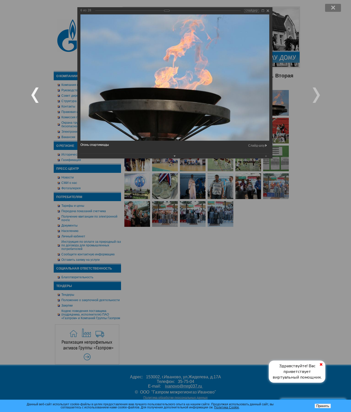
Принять (322, 406)
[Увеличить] (262, 10)
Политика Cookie (226, 407)
